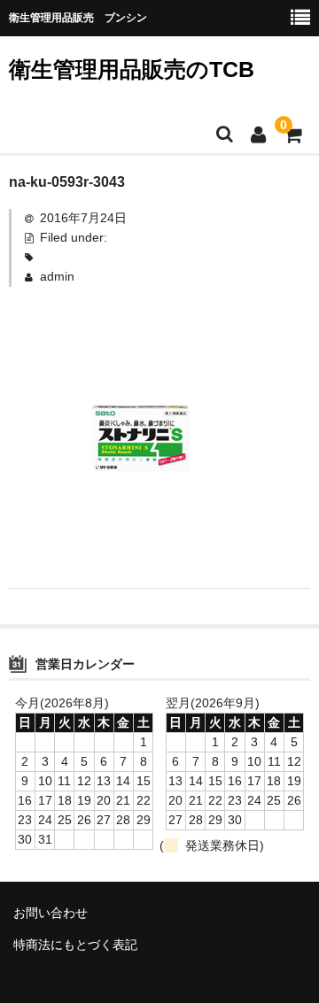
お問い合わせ (50, 913)
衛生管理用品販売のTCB (131, 69)
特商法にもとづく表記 (75, 944)
